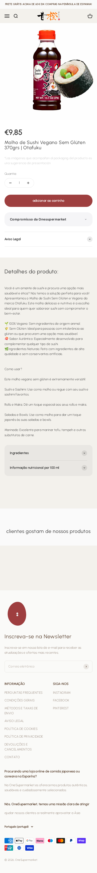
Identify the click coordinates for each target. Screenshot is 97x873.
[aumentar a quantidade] (28, 182)
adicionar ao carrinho (49, 201)
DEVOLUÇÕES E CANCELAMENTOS (18, 747)
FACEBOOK (61, 700)
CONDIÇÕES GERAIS (20, 700)
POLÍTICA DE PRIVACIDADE (24, 736)
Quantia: (10, 174)
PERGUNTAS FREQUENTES (23, 693)
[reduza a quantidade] (10, 182)
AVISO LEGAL (14, 721)
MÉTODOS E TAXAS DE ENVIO (21, 710)
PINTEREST (61, 708)
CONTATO (12, 757)
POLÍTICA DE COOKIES (21, 729)
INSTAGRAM (62, 693)
